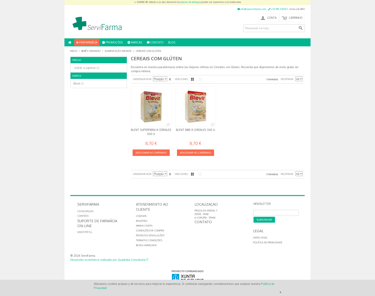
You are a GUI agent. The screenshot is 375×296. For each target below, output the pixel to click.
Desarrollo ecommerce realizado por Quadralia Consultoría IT (109, 259)
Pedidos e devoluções (150, 235)
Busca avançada (146, 245)
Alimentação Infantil (118, 50)
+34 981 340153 (279, 9)
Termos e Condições (149, 240)
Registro (141, 221)
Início (73, 50)
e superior (86, 67)
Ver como (181, 79)
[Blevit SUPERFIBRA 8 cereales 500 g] (151, 106)
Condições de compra (150, 230)
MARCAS (136, 42)
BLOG (171, 42)
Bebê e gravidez (91, 50)
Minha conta (144, 225)
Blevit (78, 83)
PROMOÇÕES (114, 42)
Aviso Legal (260, 237)
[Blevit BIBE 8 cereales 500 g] (195, 106)
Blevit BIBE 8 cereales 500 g (195, 129)
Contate (141, 216)
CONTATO (156, 42)
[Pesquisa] (301, 28)
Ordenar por (142, 79)
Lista (199, 79)
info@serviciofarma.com (253, 9)
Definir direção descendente (171, 79)
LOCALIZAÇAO (85, 211)
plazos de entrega (190, 2)
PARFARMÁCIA (88, 42)
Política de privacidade (267, 242)
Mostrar (287, 79)
